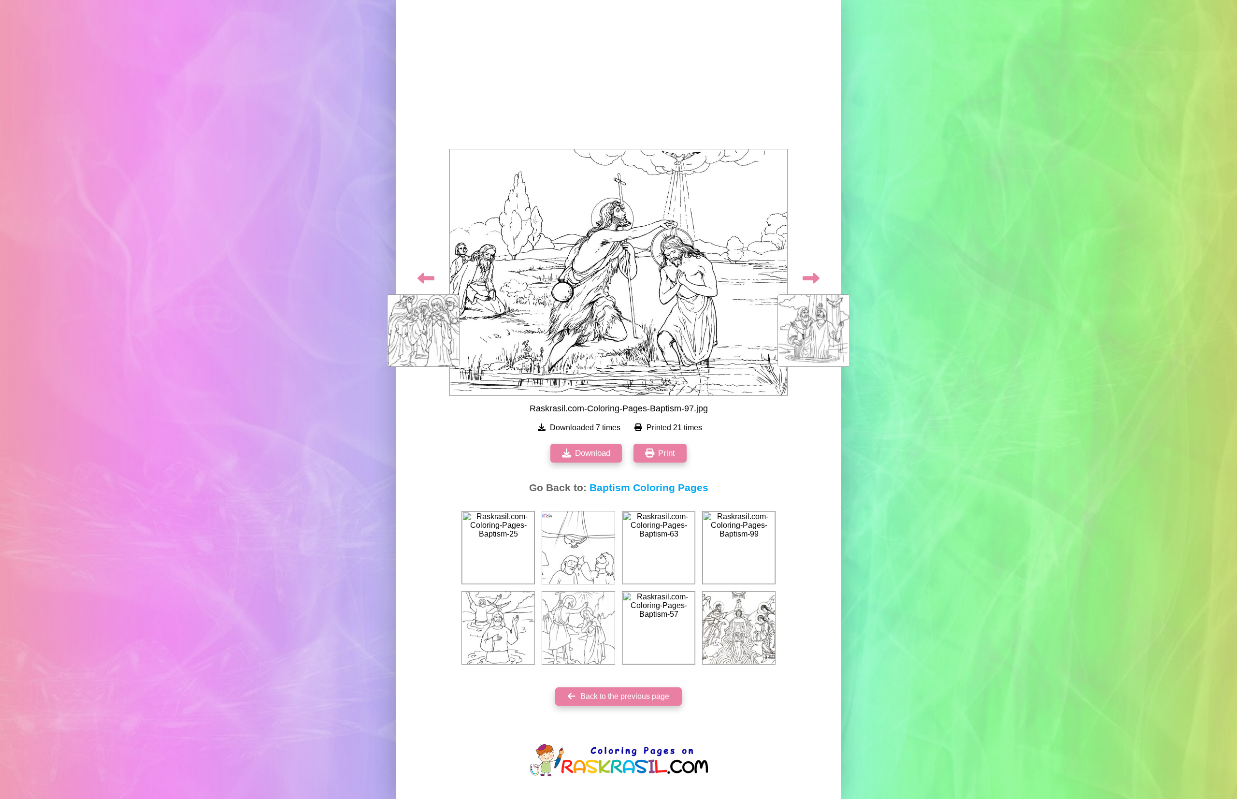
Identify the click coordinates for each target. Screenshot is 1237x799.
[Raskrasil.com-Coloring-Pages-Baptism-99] (739, 547)
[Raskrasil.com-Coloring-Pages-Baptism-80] (498, 628)
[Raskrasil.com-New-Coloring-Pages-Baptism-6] (578, 547)
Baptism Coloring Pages (649, 488)
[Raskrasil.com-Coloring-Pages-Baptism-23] (578, 628)
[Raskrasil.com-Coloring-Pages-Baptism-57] (658, 628)
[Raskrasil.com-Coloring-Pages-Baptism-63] (658, 547)
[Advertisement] (618, 77)
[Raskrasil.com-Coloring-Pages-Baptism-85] (739, 628)
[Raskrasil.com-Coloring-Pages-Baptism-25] (498, 547)
